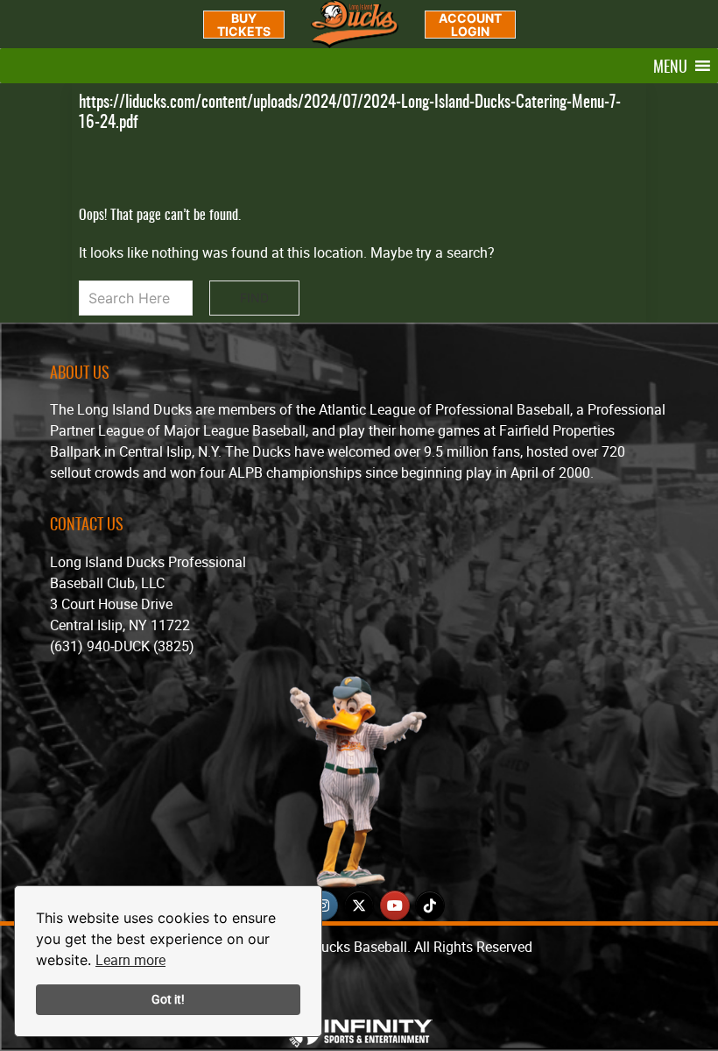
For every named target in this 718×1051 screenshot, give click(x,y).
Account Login (470, 25)
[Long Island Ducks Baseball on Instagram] (323, 905)
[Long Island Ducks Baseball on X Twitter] (359, 905)
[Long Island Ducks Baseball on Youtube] (395, 905)
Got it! (168, 999)
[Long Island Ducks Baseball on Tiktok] (430, 905)
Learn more (130, 959)
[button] (670, 65)
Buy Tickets (244, 25)
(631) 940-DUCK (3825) (122, 646)
